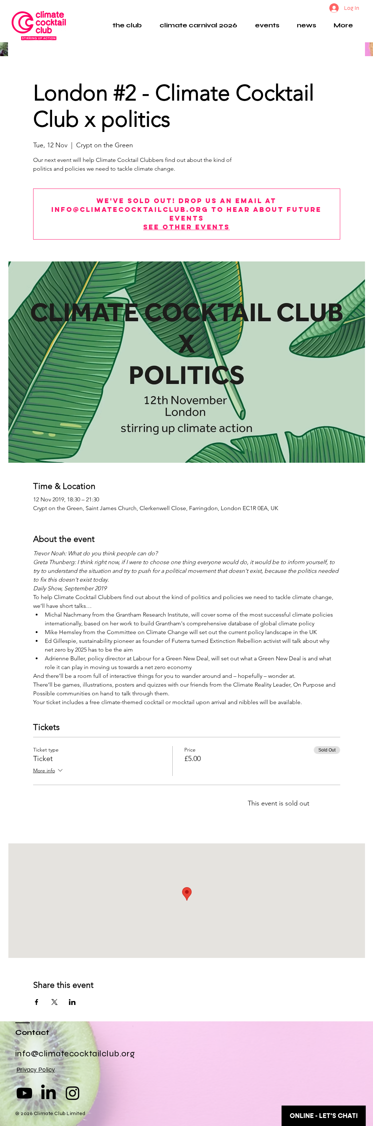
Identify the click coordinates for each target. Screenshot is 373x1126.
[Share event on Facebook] (36, 1002)
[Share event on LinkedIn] (72, 1002)
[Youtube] (24, 1093)
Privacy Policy (35, 1069)
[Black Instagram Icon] (72, 1093)
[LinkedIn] (48, 1093)
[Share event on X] (54, 1002)
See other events (186, 227)
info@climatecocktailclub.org (75, 1053)
